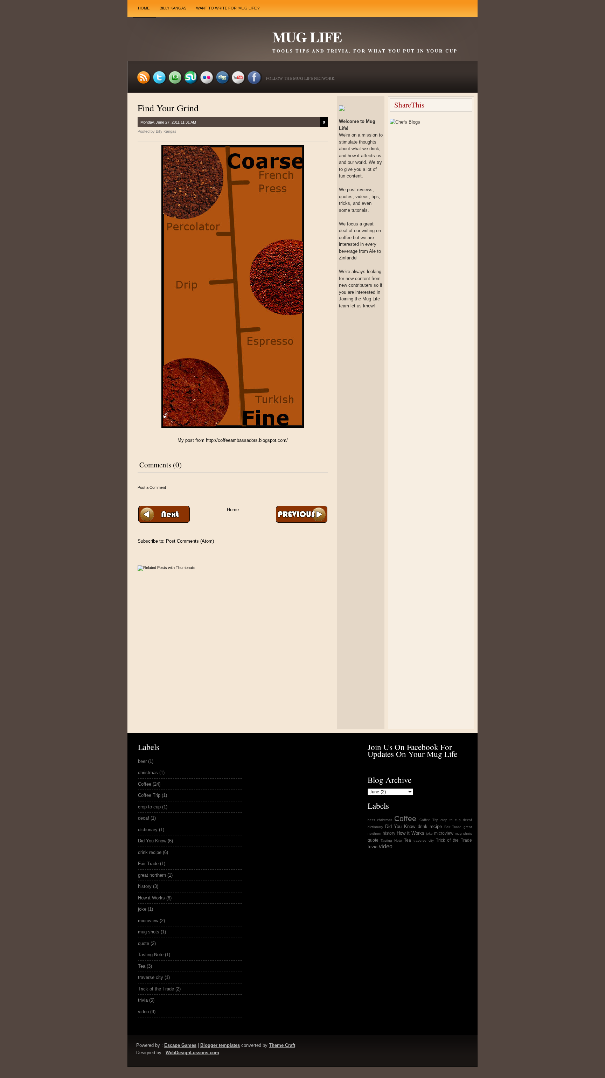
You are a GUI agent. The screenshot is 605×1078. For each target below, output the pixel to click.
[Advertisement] (219, 554)
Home (143, 8)
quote (143, 943)
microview (148, 920)
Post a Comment (152, 487)
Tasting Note (151, 954)
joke (142, 909)
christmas (148, 772)
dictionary (148, 829)
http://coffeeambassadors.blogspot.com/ (247, 440)
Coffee (144, 784)
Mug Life (307, 36)
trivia (143, 1000)
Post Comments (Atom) (190, 541)
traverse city (150, 977)
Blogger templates (220, 1045)
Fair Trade (148, 863)
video (143, 1011)
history (145, 886)
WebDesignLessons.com (192, 1052)
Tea (141, 966)
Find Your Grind (168, 108)
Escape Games (180, 1045)
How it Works (151, 897)
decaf (143, 818)
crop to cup (149, 806)
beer (142, 761)
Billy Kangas (173, 8)
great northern (152, 875)
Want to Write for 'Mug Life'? (227, 8)
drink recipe (149, 852)
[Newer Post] (164, 521)
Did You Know (152, 840)
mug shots (148, 931)
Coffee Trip (149, 795)
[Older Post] (301, 521)
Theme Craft (282, 1045)
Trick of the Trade (156, 989)
